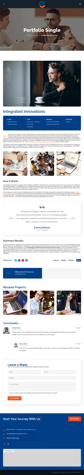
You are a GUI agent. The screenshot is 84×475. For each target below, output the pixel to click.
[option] (42, 218)
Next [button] (72, 218)
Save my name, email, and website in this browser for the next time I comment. (33, 393)
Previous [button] (12, 218)
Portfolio (35, 35)
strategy (71, 260)
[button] (80, 4)
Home (28, 35)
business (63, 260)
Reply (79, 328)
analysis (56, 260)
